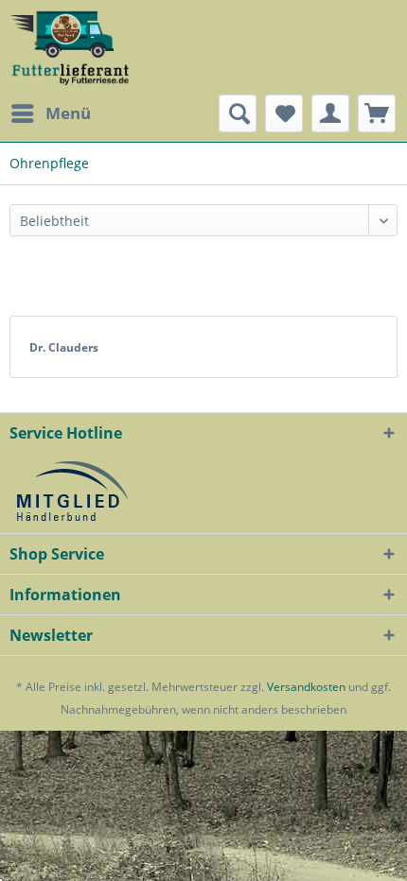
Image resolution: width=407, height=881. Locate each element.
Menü (68, 113)
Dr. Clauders (63, 347)
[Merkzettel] (284, 113)
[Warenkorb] (377, 113)
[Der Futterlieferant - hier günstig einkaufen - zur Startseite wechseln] (70, 47)
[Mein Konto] (330, 113)
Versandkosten (306, 687)
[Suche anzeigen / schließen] (238, 113)
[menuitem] (50, 113)
